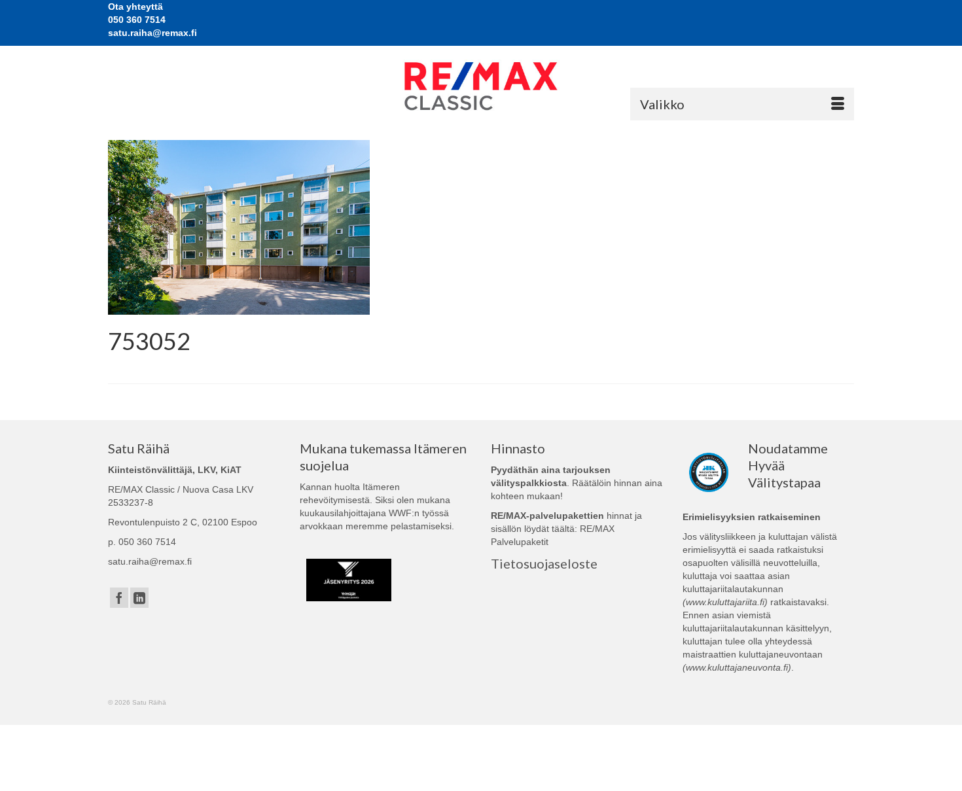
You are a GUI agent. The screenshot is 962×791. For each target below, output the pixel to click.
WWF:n (404, 513)
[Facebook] (119, 598)
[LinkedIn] (139, 598)
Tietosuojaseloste (544, 563)
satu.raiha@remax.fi (150, 561)
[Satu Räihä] (481, 86)
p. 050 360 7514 (142, 541)
